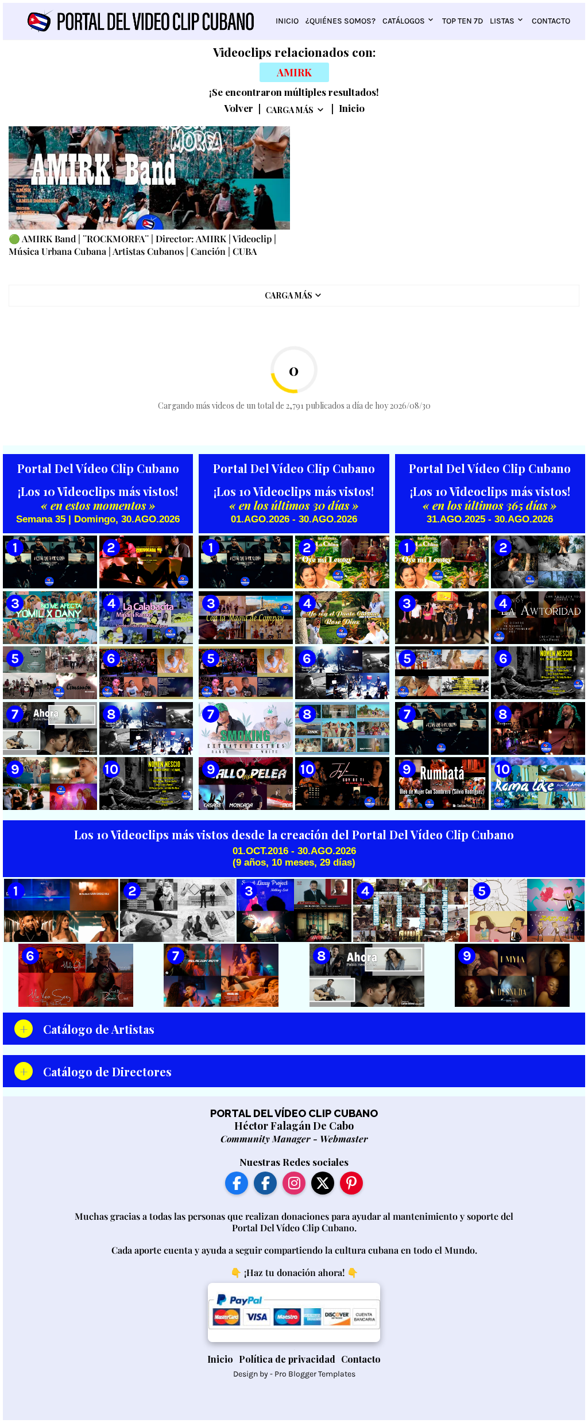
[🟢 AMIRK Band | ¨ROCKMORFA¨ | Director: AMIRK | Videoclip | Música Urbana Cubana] (149, 178)
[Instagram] (294, 1183)
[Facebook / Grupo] (265, 1183)
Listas (502, 21)
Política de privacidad (287, 1359)
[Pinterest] (351, 1183)
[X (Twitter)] (322, 1183)
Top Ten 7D (462, 21)
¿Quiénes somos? (340, 21)
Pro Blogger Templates (314, 1374)
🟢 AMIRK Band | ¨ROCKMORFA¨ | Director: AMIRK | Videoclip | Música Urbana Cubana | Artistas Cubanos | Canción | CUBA (142, 244)
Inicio (287, 21)
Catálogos (403, 21)
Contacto (551, 21)
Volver (238, 108)
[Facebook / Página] (236, 1183)
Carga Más (290, 109)
